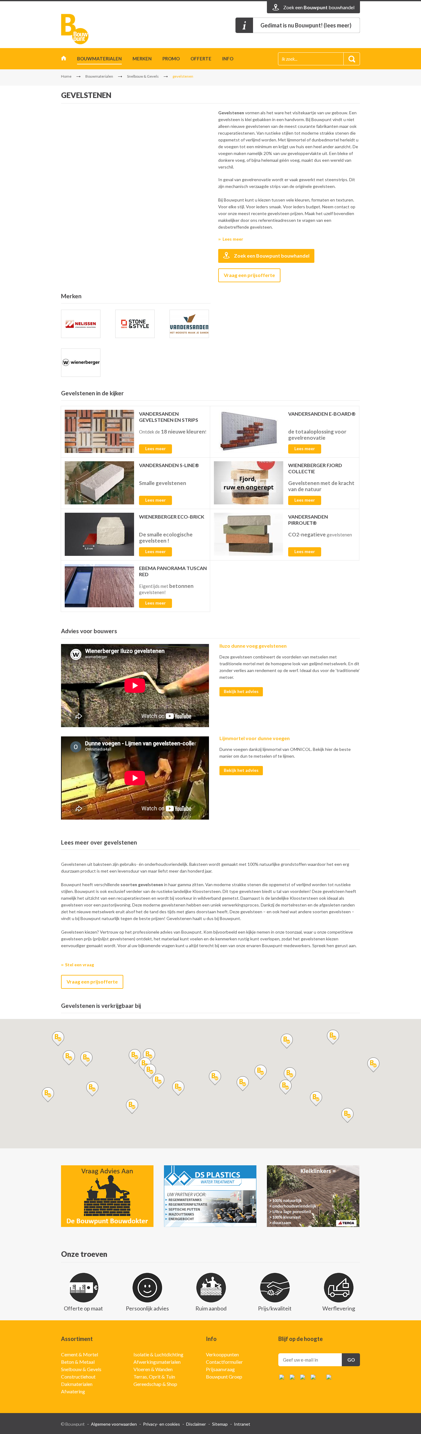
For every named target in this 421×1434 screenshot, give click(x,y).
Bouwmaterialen (99, 58)
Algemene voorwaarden (114, 1424)
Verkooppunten (222, 1354)
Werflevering (338, 1308)
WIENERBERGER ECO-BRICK (171, 516)
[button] (135, 1056)
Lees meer (233, 239)
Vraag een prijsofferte (249, 275)
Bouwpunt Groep (224, 1376)
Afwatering (73, 1391)
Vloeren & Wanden (153, 1369)
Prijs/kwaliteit (275, 1308)
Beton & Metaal (78, 1362)
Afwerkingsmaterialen (157, 1362)
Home (63, 59)
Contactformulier (224, 1362)
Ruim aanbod (211, 1308)
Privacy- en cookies (161, 1424)
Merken (142, 58)
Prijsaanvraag (220, 1369)
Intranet (242, 1424)
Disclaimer (196, 1424)
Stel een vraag (79, 964)
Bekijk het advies (241, 691)
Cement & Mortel (79, 1354)
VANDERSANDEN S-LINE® (169, 465)
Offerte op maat (83, 1308)
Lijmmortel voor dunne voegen (254, 738)
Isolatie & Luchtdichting (158, 1354)
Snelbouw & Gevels (143, 76)
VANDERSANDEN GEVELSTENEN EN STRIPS (168, 417)
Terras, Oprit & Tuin (154, 1376)
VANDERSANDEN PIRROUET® (308, 520)
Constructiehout (78, 1376)
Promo (171, 58)
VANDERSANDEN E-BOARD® (322, 414)
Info (227, 58)
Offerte (200, 58)
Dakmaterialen (76, 1384)
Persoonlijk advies (147, 1308)
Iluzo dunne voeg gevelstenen (253, 646)
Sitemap (220, 1424)
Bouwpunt (75, 29)
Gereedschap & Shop (155, 1384)
